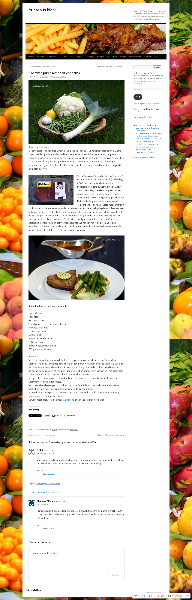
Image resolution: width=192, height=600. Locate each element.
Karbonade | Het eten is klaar (48, 492)
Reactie (115, 575)
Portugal (100, 57)
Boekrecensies (135, 57)
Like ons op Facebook (143, 117)
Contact (147, 57)
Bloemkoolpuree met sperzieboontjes (54, 73)
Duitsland (63, 57)
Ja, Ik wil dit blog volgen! (144, 73)
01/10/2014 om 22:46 (45, 505)
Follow (136, 112)
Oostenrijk (89, 57)
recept (54, 430)
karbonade (69, 399)
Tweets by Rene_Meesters (144, 158)
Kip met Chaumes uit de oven (111, 67)
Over (156, 57)
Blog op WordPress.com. (156, 593)
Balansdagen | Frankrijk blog (48, 484)
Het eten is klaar (41, 10)
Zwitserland (112, 57)
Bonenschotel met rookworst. (41, 67)
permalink (73, 430)
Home (31, 57)
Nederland (51, 57)
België (79, 57)
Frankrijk (40, 57)
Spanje (123, 57)
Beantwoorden (49, 474)
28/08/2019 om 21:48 (45, 454)
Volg (138, 97)
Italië (72, 57)
